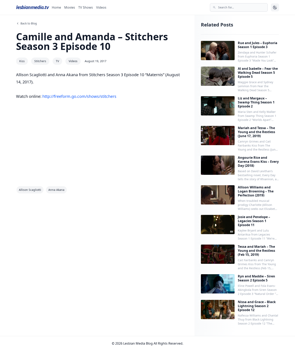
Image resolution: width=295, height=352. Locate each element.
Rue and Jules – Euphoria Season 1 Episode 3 (257, 45)
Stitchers (40, 61)
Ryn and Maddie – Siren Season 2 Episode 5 (256, 278)
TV (57, 61)
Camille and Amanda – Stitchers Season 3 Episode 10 (92, 41)
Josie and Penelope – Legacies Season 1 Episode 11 (254, 221)
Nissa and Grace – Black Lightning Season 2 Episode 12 (257, 306)
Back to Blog (28, 23)
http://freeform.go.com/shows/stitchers (79, 96)
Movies (69, 7)
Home (56, 7)
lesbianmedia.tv (32, 7)
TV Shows (85, 7)
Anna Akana (56, 190)
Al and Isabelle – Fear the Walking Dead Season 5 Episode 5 (258, 73)
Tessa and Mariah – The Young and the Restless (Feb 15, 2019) (256, 251)
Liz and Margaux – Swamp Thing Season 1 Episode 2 (256, 102)
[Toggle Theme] (275, 7)
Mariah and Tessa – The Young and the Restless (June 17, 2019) (256, 132)
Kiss (22, 61)
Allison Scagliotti (30, 190)
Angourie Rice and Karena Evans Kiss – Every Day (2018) (258, 162)
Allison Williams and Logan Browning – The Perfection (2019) (256, 191)
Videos (101, 7)
